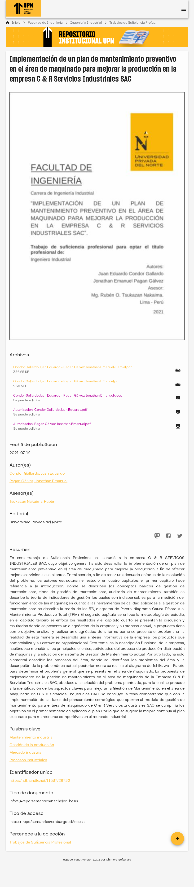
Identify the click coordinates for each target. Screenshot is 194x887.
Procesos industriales (28, 760)
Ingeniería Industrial (86, 22)
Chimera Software (118, 859)
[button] (97, 398)
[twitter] (180, 535)
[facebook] (168, 535)
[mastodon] (157, 535)
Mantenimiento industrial (31, 737)
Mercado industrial (25, 752)
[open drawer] (183, 9)
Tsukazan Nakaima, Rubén (32, 501)
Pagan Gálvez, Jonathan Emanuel (38, 481)
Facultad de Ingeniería (45, 22)
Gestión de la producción (31, 745)
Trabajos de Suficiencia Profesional (133, 22)
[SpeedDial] (177, 838)
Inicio (16, 22)
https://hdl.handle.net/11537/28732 (39, 780)
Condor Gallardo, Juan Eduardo (37, 473)
